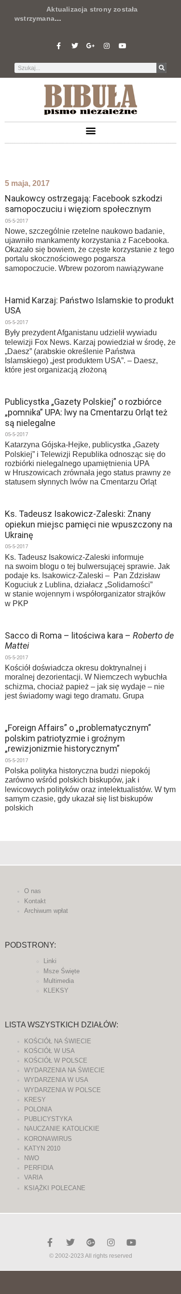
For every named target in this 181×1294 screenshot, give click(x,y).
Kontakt (35, 901)
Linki (49, 961)
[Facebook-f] (59, 46)
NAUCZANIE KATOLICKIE (61, 1128)
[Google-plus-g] (90, 46)
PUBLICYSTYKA (48, 1119)
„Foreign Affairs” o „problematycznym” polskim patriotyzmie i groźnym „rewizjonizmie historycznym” (78, 738)
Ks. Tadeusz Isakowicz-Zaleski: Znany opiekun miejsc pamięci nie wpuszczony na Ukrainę (88, 524)
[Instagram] (106, 46)
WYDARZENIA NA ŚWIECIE (64, 1070)
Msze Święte (61, 971)
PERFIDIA (39, 1167)
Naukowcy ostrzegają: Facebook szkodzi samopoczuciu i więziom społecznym (83, 203)
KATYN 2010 (42, 1148)
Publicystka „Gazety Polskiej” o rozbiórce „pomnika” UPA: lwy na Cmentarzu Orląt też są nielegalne (86, 412)
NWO (31, 1158)
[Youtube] (122, 46)
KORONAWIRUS (48, 1138)
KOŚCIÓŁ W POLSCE (55, 1060)
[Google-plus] (90, 1242)
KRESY (35, 1099)
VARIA (33, 1177)
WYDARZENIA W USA (56, 1079)
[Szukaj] (161, 68)
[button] (90, 130)
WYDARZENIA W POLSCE (62, 1090)
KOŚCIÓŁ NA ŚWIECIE (57, 1041)
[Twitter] (75, 46)
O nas (32, 891)
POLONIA (38, 1109)
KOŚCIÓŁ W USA (49, 1050)
